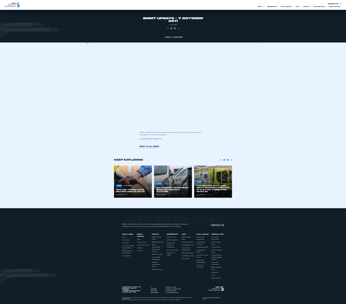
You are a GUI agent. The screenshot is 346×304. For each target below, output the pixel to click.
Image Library (141, 242)
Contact (139, 250)
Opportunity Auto (172, 250)
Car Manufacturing (188, 255)
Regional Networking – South (156, 264)
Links (213, 275)
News (139, 239)
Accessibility (126, 255)
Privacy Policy (216, 247)
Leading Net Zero (202, 247)
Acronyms (214, 272)
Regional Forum (157, 269)
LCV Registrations (188, 245)
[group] (133, 182)
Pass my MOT (215, 278)
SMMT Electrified (157, 242)
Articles (139, 248)
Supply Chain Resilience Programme (171, 245)
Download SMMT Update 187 (151, 139)
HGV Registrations (188, 253)
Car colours (185, 258)
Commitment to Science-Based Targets (216, 257)
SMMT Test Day (157, 254)
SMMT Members (172, 240)
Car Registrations (187, 242)
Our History (126, 240)
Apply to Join (171, 237)
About (124, 237)
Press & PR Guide (143, 245)
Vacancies (125, 243)
